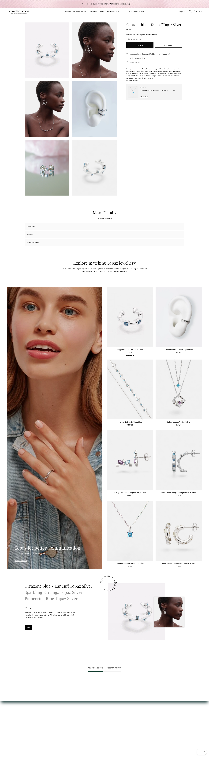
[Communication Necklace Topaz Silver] (133, 92)
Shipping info (165, 54)
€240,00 (178, 425)
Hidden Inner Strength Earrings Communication (178, 493)
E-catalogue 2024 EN (65, 716)
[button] (101, 11)
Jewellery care (30, 709)
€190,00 (178, 566)
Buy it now (168, 45)
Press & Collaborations (65, 723)
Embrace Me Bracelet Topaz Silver (130, 422)
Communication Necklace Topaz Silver (154, 90)
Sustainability (62, 720)
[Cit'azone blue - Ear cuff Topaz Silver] (136, 612)
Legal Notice (29, 736)
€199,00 (130, 425)
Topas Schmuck (21, 560)
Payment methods (31, 716)
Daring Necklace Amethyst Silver (179, 422)
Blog (59, 730)
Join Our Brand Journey (66, 726)
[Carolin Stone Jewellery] (19, 11)
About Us (61, 706)
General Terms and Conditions (35, 730)
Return (27, 723)
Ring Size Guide (30, 706)
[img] (130, 356)
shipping (139, 34)
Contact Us (28, 713)
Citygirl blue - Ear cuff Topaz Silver (130, 350)
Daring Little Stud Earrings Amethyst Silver (130, 493)
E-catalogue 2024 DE (65, 713)
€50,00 (178, 353)
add (28, 627)
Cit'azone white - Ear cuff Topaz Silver (179, 350)
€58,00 (130, 353)
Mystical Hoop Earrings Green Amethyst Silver (178, 563)
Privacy (27, 733)
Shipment (28, 720)
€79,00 (130, 566)
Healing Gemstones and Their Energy (70, 709)
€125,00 (130, 496)
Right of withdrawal (31, 726)
